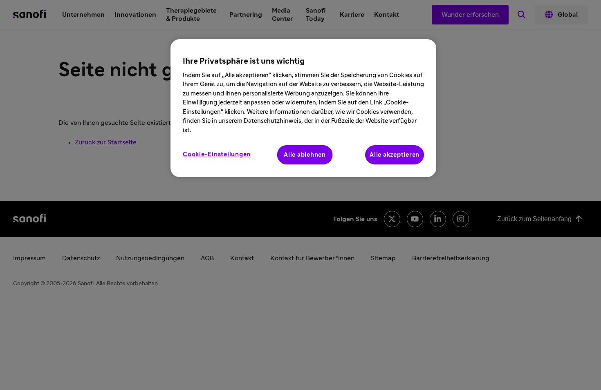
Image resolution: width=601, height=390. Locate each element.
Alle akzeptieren (394, 155)
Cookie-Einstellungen (217, 154)
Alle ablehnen (305, 155)
